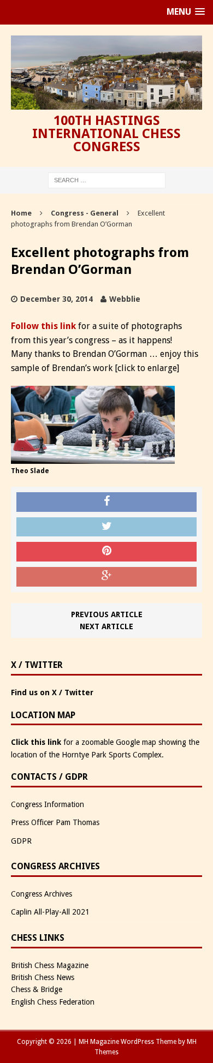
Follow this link (43, 326)
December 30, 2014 (56, 299)
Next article (106, 626)
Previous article (107, 614)
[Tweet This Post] (106, 527)
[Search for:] (106, 179)
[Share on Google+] (106, 577)
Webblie (124, 299)
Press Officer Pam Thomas (55, 822)
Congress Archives (41, 893)
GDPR (21, 841)
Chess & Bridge (36, 989)
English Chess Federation (52, 1002)
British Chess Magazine (49, 965)
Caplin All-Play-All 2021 (50, 911)
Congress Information (47, 804)
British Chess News (42, 977)
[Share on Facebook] (106, 502)
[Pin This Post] (106, 552)
